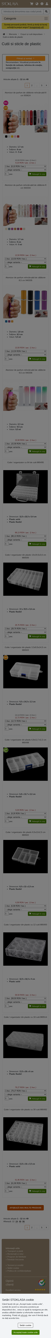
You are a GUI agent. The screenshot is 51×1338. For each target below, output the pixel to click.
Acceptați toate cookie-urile (25, 1332)
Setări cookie (25, 1325)
